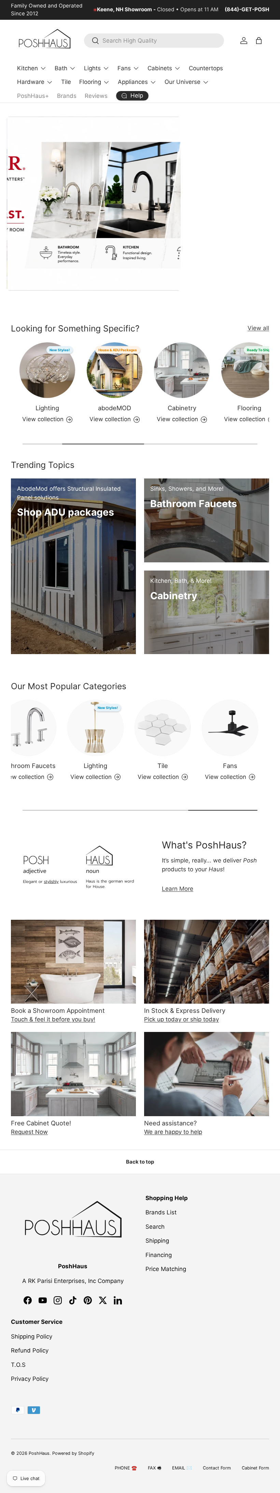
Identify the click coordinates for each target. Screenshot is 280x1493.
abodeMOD (51, 408)
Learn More (177, 888)
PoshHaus (39, 1453)
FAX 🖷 (154, 1467)
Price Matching (165, 1269)
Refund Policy (29, 1350)
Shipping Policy (31, 1336)
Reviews (96, 95)
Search (155, 1226)
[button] (258, 40)
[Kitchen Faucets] (106, 728)
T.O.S (18, 1364)
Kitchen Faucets (106, 765)
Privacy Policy (29, 1378)
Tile (66, 81)
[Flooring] (186, 370)
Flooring (186, 408)
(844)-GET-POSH (247, 9)
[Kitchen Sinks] (241, 728)
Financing (158, 1255)
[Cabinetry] (118, 370)
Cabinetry (118, 408)
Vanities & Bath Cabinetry (39, 770)
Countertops (206, 68)
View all (258, 328)
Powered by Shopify (73, 1453)
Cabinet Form (255, 1467)
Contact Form (217, 1467)
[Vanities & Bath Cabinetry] (39, 728)
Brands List (161, 1212)
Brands (66, 95)
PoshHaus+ (33, 95)
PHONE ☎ (126, 1467)
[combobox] (154, 40)
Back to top (140, 1162)
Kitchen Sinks (241, 765)
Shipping (157, 1240)
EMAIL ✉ (182, 1467)
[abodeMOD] (51, 370)
